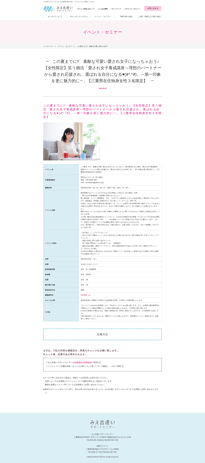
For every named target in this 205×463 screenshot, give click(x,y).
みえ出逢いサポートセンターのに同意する (74, 362)
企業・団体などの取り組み (150, 16)
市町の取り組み (126, 16)
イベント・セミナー (103, 16)
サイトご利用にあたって (85, 9)
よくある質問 (103, 9)
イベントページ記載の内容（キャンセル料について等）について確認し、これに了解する (86, 366)
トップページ (48, 46)
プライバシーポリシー (132, 9)
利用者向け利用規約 (82, 362)
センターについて (55, 16)
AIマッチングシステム (79, 16)
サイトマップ (116, 9)
